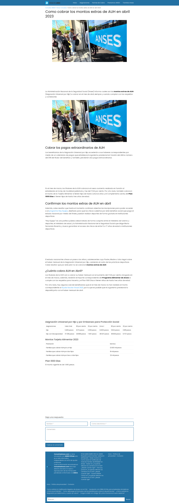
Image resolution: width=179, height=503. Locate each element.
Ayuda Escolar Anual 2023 (72, 287)
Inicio (75, 3)
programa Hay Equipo (58, 211)
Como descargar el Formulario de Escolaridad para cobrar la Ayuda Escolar (88, 491)
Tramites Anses (128, 3)
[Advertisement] (89, 77)
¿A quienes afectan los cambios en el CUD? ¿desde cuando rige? (91, 466)
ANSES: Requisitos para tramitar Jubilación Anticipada (92, 456)
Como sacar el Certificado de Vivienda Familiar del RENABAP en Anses (92, 462)
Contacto (120, 456)
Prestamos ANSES (114, 3)
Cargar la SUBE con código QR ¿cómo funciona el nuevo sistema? (102, 493)
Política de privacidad (114, 455)
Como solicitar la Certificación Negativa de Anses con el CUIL (67, 489)
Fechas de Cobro (98, 3)
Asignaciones (84, 3)
